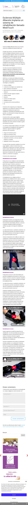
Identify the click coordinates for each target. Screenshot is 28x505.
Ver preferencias (14, 502)
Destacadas (20, 30)
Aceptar (14, 494)
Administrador (7, 30)
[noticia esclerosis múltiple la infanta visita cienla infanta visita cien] (10, 453)
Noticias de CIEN (10, 31)
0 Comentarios (18, 31)
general (4, 31)
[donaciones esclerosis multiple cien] (10, 468)
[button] (26, 481)
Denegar (14, 498)
